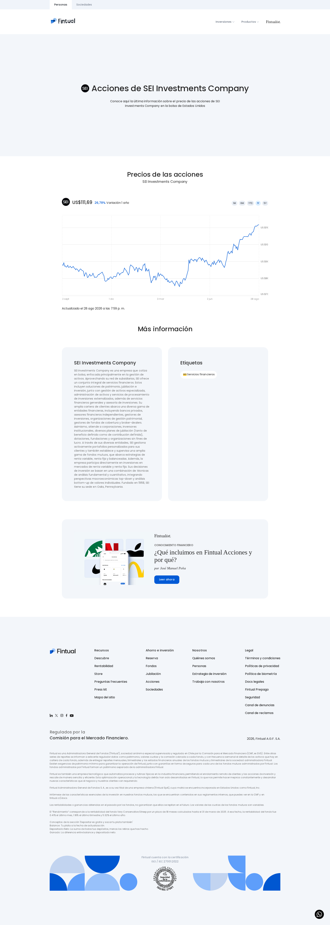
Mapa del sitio (104, 697)
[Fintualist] (273, 21)
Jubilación (153, 674)
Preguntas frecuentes (110, 681)
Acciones (152, 681)
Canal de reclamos (259, 713)
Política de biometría (261, 674)
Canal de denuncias (259, 705)
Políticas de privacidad (262, 666)
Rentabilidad (103, 666)
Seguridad (252, 697)
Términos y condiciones (262, 658)
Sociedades (154, 689)
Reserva (152, 658)
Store (98, 674)
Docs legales (254, 681)
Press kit (100, 689)
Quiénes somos (203, 658)
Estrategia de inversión (209, 674)
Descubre (101, 658)
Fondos (151, 666)
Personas (199, 666)
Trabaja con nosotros (208, 681)
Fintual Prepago (257, 689)
